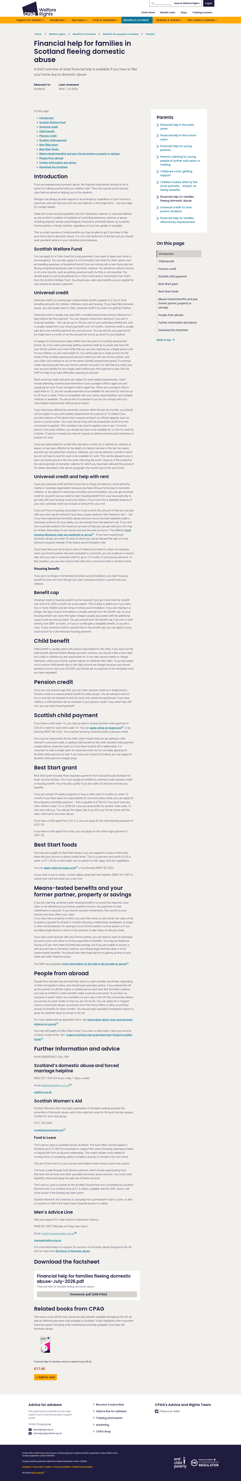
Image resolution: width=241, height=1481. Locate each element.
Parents (150, 34)
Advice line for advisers (111, 1411)
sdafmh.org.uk (43, 1092)
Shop (184, 12)
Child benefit (47, 131)
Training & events (202, 12)
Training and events (109, 1418)
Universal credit (48, 126)
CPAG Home (148, 12)
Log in (208, 3)
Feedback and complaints (82, 1467)
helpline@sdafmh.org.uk (55, 1085)
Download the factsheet (53, 167)
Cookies (48, 1467)
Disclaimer (26, 1467)
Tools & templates (104, 20)
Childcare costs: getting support (176, 173)
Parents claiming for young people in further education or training (180, 161)
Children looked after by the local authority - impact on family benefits (178, 186)
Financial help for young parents (176, 148)
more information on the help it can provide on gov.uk (94, 963)
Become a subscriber (110, 1404)
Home (38, 34)
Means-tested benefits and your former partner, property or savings (79, 153)
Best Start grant (48, 144)
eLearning (102, 1425)
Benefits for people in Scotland (120, 34)
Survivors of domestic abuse (73, 1251)
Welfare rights (57, 34)
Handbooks (57, 20)
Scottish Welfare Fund (52, 122)
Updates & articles (167, 20)
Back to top (164, 340)
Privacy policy (37, 1467)
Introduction (46, 118)
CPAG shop (103, 1431)
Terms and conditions (61, 1467)
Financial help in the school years (178, 137)
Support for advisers (29, 20)
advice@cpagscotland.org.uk (47, 1433)
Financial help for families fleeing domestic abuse (177, 199)
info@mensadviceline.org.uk (58, 1233)
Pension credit (48, 135)
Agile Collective (38, 1473)
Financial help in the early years (177, 127)
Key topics (78, 20)
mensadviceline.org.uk (47, 1240)
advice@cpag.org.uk (43, 1429)
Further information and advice (57, 162)
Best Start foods (49, 149)
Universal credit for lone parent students (176, 209)
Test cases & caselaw (201, 20)
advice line (45, 1424)
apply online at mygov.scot (105, 727)
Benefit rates (167, 12)
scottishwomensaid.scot (48, 1130)
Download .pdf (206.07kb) (103, 1294)
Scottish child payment (53, 140)
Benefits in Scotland (136, 20)
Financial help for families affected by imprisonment (177, 220)
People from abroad (51, 158)
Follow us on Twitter (170, 1411)
